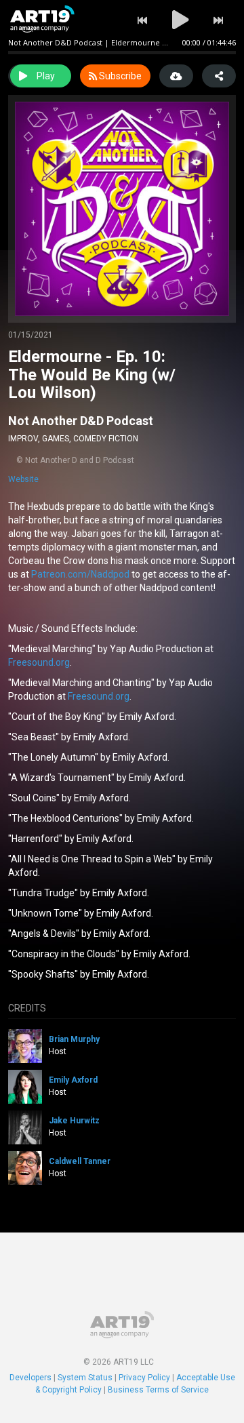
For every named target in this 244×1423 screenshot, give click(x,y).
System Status (85, 1377)
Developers (30, 1377)
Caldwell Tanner (79, 1161)
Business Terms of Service (158, 1390)
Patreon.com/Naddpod (80, 574)
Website (23, 479)
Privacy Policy (144, 1377)
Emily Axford (73, 1080)
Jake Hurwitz (74, 1120)
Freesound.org (39, 662)
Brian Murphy (74, 1039)
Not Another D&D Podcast (80, 421)
